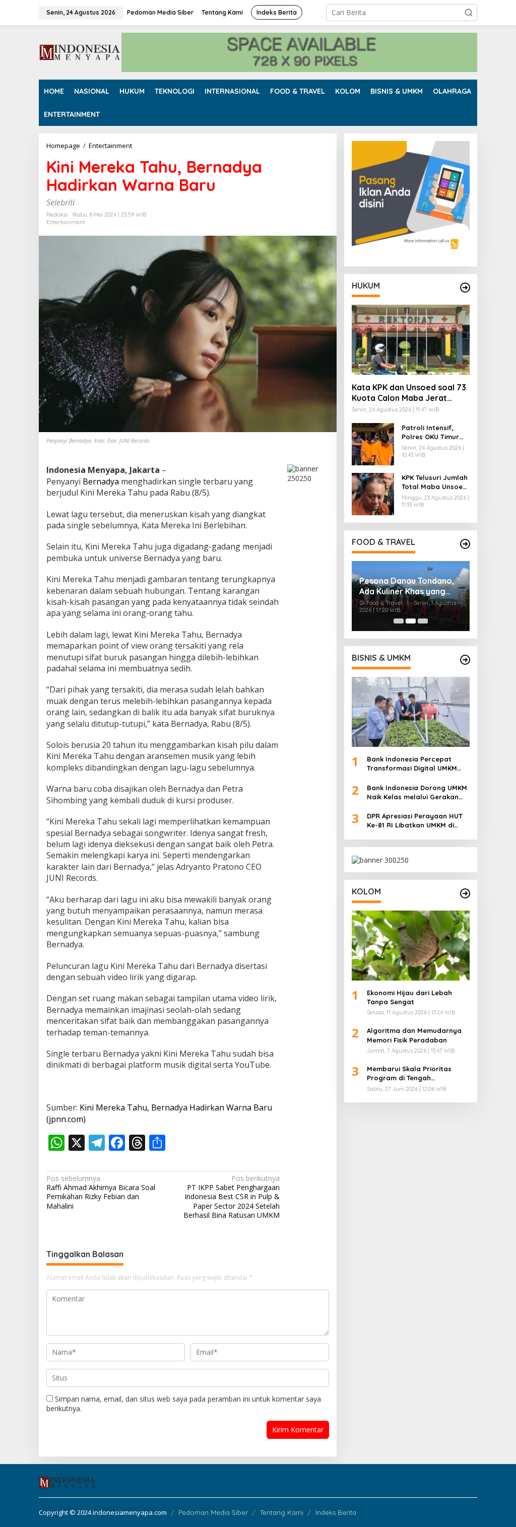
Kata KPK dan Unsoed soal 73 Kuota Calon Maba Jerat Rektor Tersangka (409, 392)
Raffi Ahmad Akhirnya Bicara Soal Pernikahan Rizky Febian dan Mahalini (100, 1192)
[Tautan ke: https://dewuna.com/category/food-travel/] (465, 544)
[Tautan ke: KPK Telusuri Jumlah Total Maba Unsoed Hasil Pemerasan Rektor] (373, 493)
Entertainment (65, 222)
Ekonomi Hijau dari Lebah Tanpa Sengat (409, 997)
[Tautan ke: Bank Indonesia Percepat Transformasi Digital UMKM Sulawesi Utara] (411, 712)
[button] (468, 12)
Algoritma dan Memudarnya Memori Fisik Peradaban (414, 1035)
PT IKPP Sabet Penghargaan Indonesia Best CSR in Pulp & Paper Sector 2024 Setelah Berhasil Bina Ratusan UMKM (231, 1197)
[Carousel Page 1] (399, 620)
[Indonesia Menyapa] (80, 51)
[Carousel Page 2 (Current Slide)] (411, 620)
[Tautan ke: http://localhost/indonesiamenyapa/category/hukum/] (465, 288)
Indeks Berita (335, 1512)
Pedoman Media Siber (213, 1512)
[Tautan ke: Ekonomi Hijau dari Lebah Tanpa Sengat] (411, 946)
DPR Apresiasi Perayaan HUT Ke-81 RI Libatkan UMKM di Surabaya (415, 820)
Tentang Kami (281, 1512)
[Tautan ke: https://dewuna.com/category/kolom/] (465, 893)
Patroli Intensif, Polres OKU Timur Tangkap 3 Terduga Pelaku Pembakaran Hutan (435, 432)
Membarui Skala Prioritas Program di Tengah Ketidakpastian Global (409, 1073)
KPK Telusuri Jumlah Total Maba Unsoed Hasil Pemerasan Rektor (435, 482)
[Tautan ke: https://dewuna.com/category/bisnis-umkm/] (465, 660)
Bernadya (101, 481)
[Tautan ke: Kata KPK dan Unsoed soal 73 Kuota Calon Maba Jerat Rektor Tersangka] (411, 340)
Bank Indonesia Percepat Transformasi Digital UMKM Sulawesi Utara (412, 764)
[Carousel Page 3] (423, 620)
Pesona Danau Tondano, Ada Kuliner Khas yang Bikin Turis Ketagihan (406, 586)
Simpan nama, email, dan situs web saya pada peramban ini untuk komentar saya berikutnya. (183, 1403)
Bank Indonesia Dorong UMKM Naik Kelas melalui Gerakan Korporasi (417, 792)
